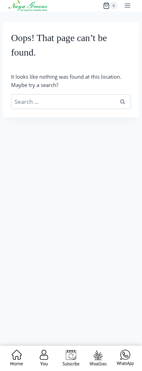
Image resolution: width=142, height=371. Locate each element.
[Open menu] (127, 5)
